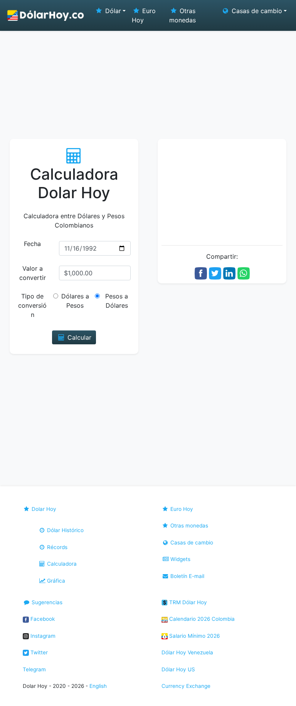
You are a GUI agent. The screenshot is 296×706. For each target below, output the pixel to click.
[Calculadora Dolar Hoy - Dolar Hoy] (46, 15)
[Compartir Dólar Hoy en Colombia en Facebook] (201, 272)
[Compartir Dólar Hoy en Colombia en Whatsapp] (243, 272)
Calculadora (61, 564)
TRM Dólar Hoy (187, 602)
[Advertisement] (148, 81)
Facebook (42, 619)
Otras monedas (182, 15)
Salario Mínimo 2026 (194, 636)
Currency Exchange (185, 686)
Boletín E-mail (186, 576)
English (98, 686)
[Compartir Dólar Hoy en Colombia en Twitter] (215, 272)
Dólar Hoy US (178, 669)
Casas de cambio (191, 542)
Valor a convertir (32, 273)
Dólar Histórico (64, 530)
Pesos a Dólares (116, 300)
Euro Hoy (144, 15)
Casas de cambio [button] (256, 11)
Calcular (78, 337)
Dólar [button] (112, 11)
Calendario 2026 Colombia (201, 619)
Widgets (179, 559)
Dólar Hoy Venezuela (187, 652)
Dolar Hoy (43, 509)
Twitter (38, 652)
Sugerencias (46, 602)
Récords (56, 547)
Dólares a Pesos (75, 300)
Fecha (32, 244)
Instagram (42, 636)
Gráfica (55, 581)
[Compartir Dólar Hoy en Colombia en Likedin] (229, 272)
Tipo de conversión (32, 305)
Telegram (34, 669)
